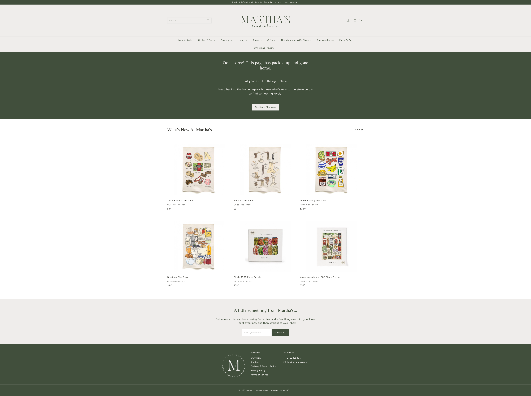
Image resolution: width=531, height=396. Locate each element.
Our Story (256, 358)
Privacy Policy (258, 370)
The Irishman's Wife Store (295, 40)
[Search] (208, 20)
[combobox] (189, 20)
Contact (255, 362)
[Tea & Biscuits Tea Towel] (199, 175)
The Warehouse (325, 40)
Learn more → (290, 2)
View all (359, 129)
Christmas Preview (264, 48)
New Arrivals (185, 40)
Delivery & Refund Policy (263, 366)
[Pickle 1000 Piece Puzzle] (265, 252)
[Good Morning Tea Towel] (332, 175)
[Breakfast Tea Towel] (199, 252)
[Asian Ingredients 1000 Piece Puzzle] (332, 252)
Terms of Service (259, 374)
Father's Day (346, 40)
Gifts (270, 40)
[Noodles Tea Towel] (265, 175)
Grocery (225, 40)
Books (256, 40)
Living (241, 40)
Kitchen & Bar (205, 40)
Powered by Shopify (280, 390)
